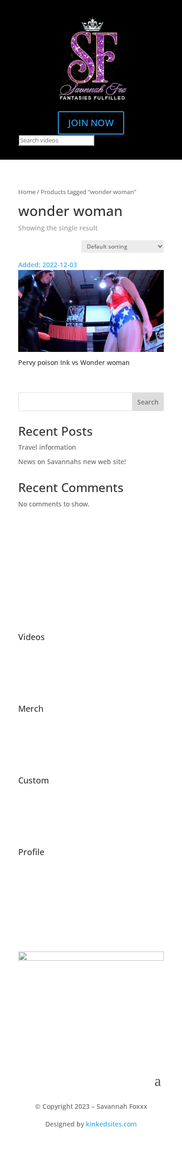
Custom (33, 780)
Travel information (47, 447)
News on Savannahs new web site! (72, 461)
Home (26, 192)
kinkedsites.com (111, 1124)
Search (148, 402)
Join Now (91, 122)
